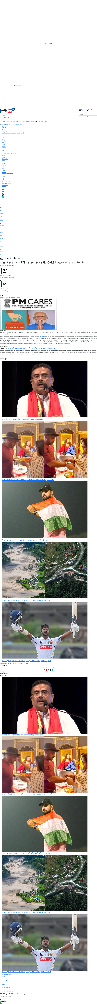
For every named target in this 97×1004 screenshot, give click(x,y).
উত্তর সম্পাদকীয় (10, 173)
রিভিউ (8, 154)
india (3, 976)
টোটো (19, 133)
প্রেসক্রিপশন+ (18, 121)
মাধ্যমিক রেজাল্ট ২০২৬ (6, 181)
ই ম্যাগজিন (4, 165)
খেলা (23, 121)
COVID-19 (17, 663)
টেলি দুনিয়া (14, 154)
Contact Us (5, 984)
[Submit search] (88, 116)
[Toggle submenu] (0, 223)
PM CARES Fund (24, 663)
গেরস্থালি (22, 133)
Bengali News (4, 663)
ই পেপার (3, 163)
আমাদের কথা (4, 173)
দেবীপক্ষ (3, 180)
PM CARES (42, 336)
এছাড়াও (1, 254)
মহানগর (4, 121)
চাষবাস (3, 160)
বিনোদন (27, 121)
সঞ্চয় (46, 121)
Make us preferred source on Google (10, 297)
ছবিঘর (39, 121)
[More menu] (96, 121)
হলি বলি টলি (4, 154)
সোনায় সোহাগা (5, 185)
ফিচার (3, 178)
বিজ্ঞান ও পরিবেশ (5, 159)
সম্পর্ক (9, 133)
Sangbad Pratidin (7, 974)
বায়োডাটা (3, 157)
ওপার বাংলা (4, 147)
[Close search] (79, 112)
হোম (3, 126)
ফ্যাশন (12, 133)
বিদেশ (14, 121)
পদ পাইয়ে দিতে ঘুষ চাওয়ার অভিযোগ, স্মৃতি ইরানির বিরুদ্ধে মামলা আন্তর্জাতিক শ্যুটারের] (31, 348)
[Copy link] (2, 280)
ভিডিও (3, 170)
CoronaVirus (11, 663)
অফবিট (3, 144)
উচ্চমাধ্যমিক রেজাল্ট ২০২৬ (7, 183)
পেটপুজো (14, 133)
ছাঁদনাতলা (4, 186)
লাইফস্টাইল (33, 121)
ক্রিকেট (3, 141)
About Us (4, 981)
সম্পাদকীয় (4, 172)
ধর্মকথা (3, 146)
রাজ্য (8, 121)
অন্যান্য (9, 141)
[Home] (7, 110)
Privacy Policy (6, 987)
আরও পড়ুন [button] (2, 672)
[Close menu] (0, 200)
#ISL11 (4, 128)
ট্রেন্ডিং (3, 167)
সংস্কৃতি (10, 154)
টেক (17, 133)
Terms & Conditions (7, 991)
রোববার (3, 176)
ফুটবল (6, 141)
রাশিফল (42, 121)
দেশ (11, 121)
